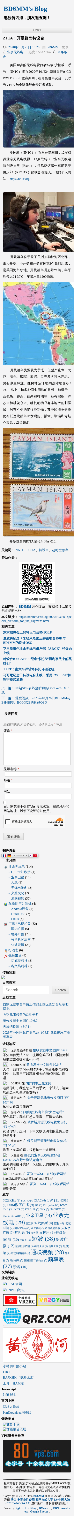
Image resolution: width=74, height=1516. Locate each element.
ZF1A (32, 550)
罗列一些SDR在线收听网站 (46, 1174)
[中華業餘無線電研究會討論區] (20, 1304)
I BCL (7, 1372)
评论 (8, 730)
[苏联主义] (11, 1425)
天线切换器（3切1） (17, 1026)
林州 (49, 1232)
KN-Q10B (32, 1209)
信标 (59, 1223)
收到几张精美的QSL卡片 (21, 1014)
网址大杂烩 (11, 1406)
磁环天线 (41, 1246)
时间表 (22, 1232)
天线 (14, 882)
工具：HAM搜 (13, 1383)
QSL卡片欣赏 (21, 872)
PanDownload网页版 (17, 1412)
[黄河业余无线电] (37, 1360)
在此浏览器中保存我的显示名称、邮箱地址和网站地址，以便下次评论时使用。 (36, 809)
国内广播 (17, 929)
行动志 (13, 950)
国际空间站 (22, 1228)
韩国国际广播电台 (35, 1260)
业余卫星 (17, 877)
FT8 (47, 1205)
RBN (56, 1508)
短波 (43, 1238)
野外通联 (16, 1260)
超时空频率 (60, 550)
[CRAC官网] (12, 1284)
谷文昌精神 (19, 966)
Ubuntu (8, 1216)
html (55, 1205)
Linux (15, 918)
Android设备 (20, 909)
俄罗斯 (45, 1223)
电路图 (25, 1239)
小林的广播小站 (14, 1366)
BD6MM (52, 47)
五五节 (31, 1223)
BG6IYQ (27, 1201)
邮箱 (8, 780)
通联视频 (17, 898)
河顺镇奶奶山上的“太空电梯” (42, 1112)
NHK (44, 1209)
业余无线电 (15, 52)
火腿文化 (17, 893)
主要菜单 (37, 30)
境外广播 (17, 934)
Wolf (19, 1216)
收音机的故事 (21, 939)
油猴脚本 (9, 1394)
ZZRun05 (16, 1174)
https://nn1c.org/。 (21, 179)
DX (38, 1205)
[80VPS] (37, 1470)
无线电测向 (19, 887)
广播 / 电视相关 (19, 923)
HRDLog (31, 1508)
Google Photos (39, 1511)
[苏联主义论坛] (14, 1430)
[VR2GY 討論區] (54, 1304)
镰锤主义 (15, 955)
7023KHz (11, 1200)
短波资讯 (17, 945)
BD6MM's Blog (25, 8)
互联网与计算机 (19, 903)
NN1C (19, 550)
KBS (19, 1209)
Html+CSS (18, 914)
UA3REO (57, 1209)
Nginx (19, 1508)
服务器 (36, 1232)
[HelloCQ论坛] (14, 1290)
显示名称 (11, 769)
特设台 (44, 550)
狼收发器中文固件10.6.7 (20, 1020)
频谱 (20, 1267)
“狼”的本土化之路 (38, 1083)
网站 (6, 791)
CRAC (40, 1200)
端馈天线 (55, 1246)
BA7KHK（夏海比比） (19, 1377)
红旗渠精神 (19, 960)
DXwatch (45, 1508)
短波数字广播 (24, 1246)
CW (53, 1200)
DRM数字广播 (20, 1205)
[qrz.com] (37, 1324)
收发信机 (37, 1228)
